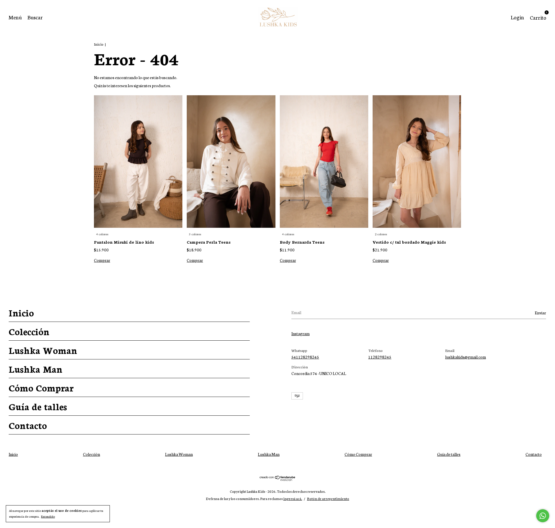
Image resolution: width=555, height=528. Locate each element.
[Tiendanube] (278, 479)
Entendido (48, 516)
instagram (300, 333)
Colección (29, 331)
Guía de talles (38, 406)
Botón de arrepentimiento (328, 498)
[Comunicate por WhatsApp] (542, 515)
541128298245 (305, 357)
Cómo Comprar (41, 387)
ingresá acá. (292, 498)
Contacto (28, 425)
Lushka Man (35, 368)
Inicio (98, 44)
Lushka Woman (43, 350)
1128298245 (379, 357)
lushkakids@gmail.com (465, 357)
